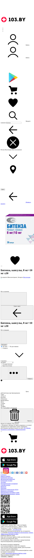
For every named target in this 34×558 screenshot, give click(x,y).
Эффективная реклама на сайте (9, 534)
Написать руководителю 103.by (9, 489)
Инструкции (7, 31)
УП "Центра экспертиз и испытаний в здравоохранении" (16, 428)
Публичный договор (6, 480)
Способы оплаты (5, 485)
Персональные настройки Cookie (10, 492)
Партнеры (3, 488)
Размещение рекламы (7, 477)
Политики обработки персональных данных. (20, 532)
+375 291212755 (16, 529)
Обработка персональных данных (10, 494)
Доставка (3, 482)
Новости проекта (5, 476)
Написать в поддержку (7, 491)
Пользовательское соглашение (9, 483)
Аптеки (6, 29)
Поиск (6, 28)
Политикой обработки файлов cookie (16, 553)
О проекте (3, 474)
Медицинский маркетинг (8, 479)
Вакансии (3, 486)
